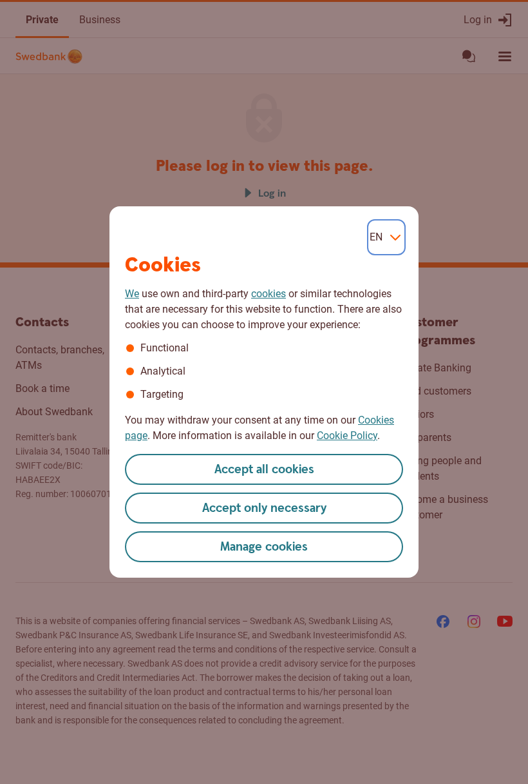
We (132, 294)
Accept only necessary (264, 508)
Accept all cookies (264, 470)
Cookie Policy (347, 435)
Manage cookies (264, 547)
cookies (268, 294)
